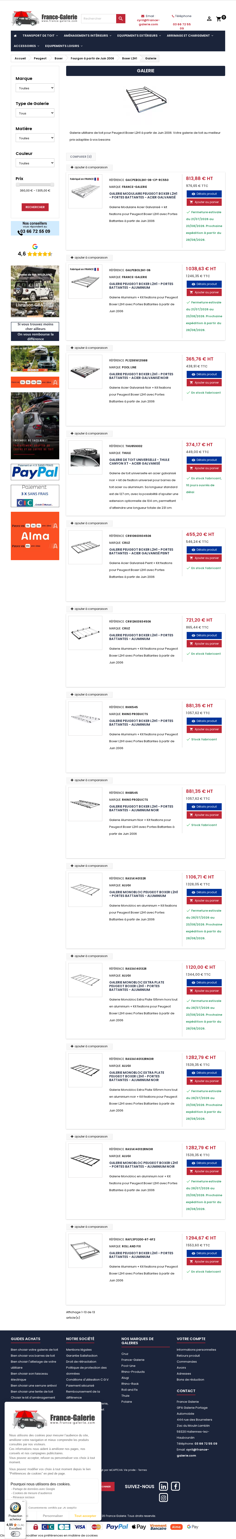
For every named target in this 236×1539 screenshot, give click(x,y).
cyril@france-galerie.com (148, 22)
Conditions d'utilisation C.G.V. (87, 1379)
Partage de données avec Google (34, 1489)
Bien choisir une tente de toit (32, 1391)
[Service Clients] (35, 228)
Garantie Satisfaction (81, 1355)
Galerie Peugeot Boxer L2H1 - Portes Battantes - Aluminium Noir (141, 808)
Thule (125, 1396)
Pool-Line (128, 1366)
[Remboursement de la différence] (35, 331)
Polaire (126, 1401)
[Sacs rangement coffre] (35, 425)
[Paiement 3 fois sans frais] (35, 496)
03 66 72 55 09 (182, 26)
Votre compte (191, 1338)
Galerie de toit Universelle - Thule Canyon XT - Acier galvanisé (139, 461)
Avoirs (181, 1367)
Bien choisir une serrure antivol (34, 1385)
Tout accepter (85, 1516)
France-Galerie (133, 1360)
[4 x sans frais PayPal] (35, 472)
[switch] (15, 1534)
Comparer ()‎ (81, 157)
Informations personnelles (196, 1349)
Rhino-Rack (130, 1384)
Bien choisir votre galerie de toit (34, 1349)
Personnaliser (53, 1516)
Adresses (184, 1373)
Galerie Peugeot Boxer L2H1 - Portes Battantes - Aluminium (141, 286)
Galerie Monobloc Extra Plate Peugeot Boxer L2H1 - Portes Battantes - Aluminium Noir (136, 1076)
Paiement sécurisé (80, 1385)
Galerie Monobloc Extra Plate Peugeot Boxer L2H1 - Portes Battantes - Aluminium (136, 986)
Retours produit (188, 1355)
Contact (186, 1391)
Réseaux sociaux (24, 1497)
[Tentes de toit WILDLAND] (35, 291)
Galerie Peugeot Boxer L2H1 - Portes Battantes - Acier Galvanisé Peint (141, 551)
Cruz (124, 1354)
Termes (142, 1470)
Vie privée (130, 1470)
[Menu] (23, 1502)
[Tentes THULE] (35, 358)
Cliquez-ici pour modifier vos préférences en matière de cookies (49, 1535)
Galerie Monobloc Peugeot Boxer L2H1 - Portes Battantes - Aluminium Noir (143, 1165)
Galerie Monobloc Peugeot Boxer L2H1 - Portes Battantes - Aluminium (143, 894)
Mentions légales (79, 1349)
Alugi (125, 1378)
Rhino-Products (133, 1372)
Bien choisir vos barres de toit (33, 1355)
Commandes (187, 1361)
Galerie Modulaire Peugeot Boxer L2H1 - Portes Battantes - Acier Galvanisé (143, 195)
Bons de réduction (190, 1379)
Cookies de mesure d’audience (32, 1493)
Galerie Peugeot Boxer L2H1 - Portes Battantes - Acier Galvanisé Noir (141, 376)
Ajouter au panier (204, 202)
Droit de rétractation (81, 1361)
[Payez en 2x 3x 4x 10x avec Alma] (35, 382)
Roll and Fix (129, 1390)
